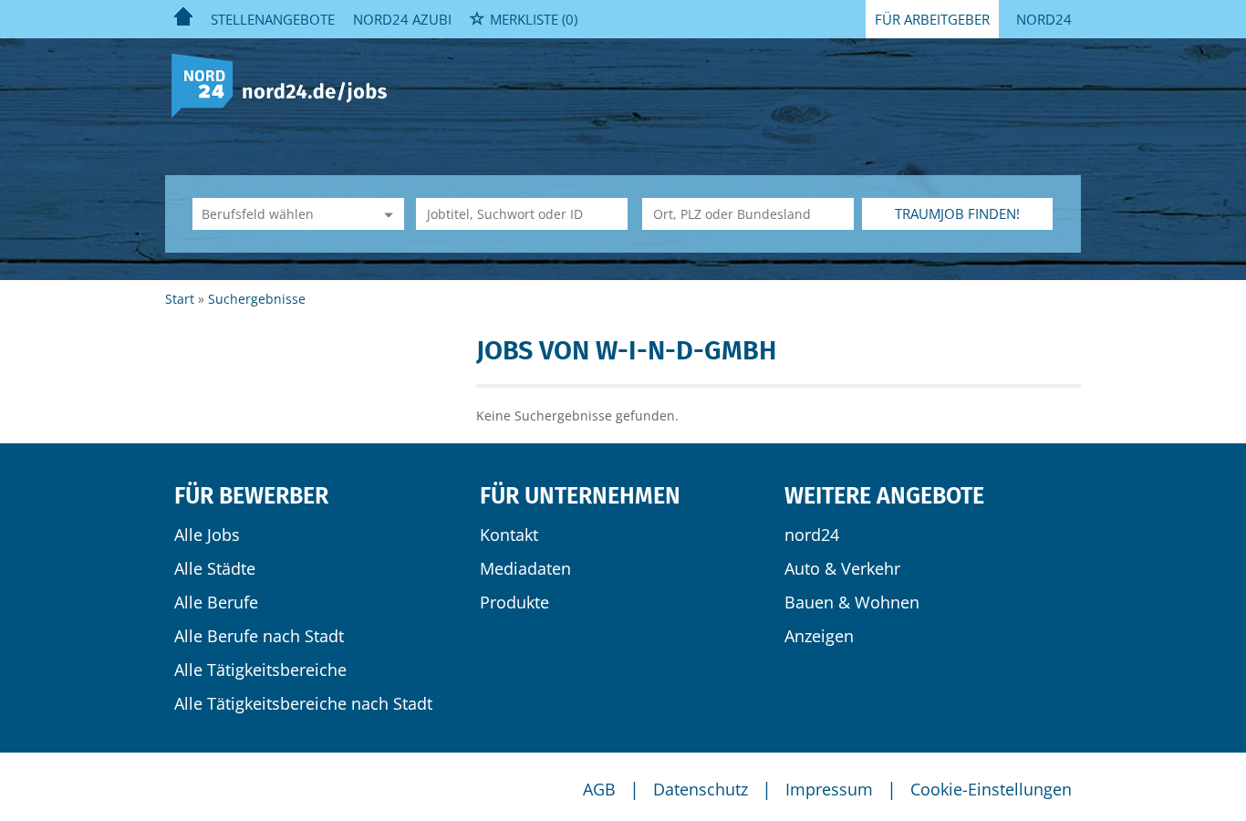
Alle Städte (214, 568)
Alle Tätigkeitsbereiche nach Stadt (303, 703)
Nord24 (1044, 19)
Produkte (514, 602)
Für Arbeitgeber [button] (932, 19)
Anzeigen (819, 636)
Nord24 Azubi (402, 19)
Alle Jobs (207, 535)
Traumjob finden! (957, 213)
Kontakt (509, 535)
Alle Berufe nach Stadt (259, 636)
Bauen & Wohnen (851, 602)
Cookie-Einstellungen (991, 789)
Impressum (829, 789)
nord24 (811, 535)
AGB (599, 789)
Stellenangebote (273, 19)
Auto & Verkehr (842, 568)
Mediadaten (525, 568)
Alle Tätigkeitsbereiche (260, 670)
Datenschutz (700, 789)
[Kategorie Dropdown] (386, 214)
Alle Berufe (216, 602)
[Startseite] (286, 84)
